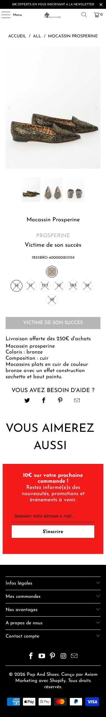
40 (52, 299)
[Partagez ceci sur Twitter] (27, 401)
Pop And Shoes (43, 674)
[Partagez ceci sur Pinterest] (60, 401)
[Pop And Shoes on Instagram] (63, 657)
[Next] (96, 108)
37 (31, 285)
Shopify (58, 680)
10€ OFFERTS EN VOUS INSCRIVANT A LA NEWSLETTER (53, 4)
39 (87, 285)
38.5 (73, 285)
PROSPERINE (53, 236)
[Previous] (10, 108)
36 (16, 285)
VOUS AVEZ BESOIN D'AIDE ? (53, 391)
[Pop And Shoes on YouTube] (41, 657)
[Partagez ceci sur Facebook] (43, 401)
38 (59, 285)
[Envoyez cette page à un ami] (77, 401)
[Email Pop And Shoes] (74, 657)
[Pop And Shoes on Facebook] (31, 657)
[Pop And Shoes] (53, 15)
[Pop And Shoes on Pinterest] (52, 657)
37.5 (45, 285)
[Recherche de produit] (84, 15)
